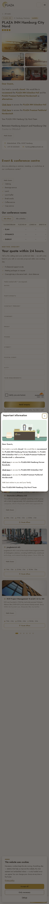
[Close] (44, 416)
